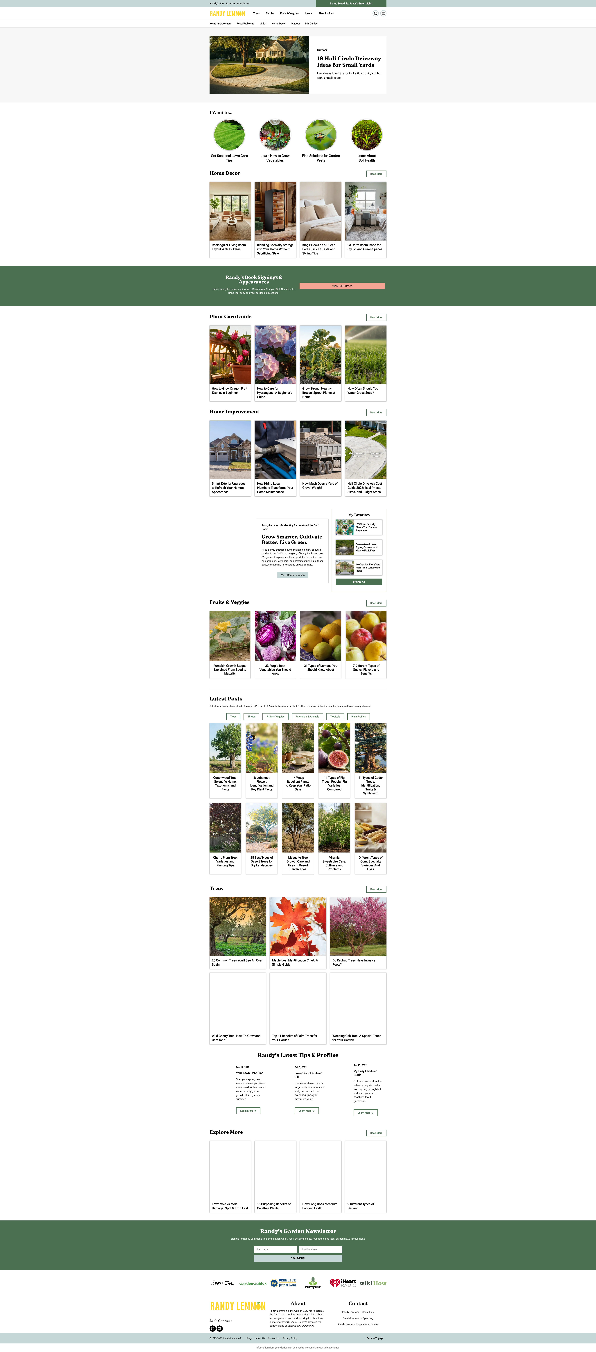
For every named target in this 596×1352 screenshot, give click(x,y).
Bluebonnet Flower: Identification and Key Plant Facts (261, 783)
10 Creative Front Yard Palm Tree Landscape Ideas (368, 567)
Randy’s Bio (217, 3)
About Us (260, 1338)
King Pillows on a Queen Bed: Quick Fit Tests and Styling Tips (318, 249)
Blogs (249, 1338)
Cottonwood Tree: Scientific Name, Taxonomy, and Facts (225, 783)
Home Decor (279, 23)
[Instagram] (375, 13)
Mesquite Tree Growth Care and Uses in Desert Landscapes (298, 863)
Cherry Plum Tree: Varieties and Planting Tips (225, 861)
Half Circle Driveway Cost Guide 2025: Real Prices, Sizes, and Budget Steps (365, 488)
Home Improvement (220, 23)
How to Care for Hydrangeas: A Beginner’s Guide (274, 393)
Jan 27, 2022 (360, 1065)
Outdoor (295, 23)
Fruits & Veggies (289, 13)
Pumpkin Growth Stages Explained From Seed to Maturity (229, 669)
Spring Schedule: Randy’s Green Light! (351, 3)
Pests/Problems (245, 23)
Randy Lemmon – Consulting (358, 1312)
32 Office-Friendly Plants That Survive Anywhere (366, 527)
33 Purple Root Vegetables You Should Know (275, 669)
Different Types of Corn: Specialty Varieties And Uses (371, 863)
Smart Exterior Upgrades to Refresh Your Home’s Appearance (228, 488)
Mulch (263, 23)
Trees (256, 13)
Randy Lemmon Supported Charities (358, 1324)
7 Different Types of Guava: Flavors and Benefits (366, 669)
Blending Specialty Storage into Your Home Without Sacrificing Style (275, 249)
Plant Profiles (326, 13)
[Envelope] (383, 13)
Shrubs (270, 13)
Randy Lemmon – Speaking (358, 1318)
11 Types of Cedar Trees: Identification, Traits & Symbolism (370, 785)
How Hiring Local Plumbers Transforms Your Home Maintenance (275, 488)
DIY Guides (311, 23)
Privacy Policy (290, 1338)
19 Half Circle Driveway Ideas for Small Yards (349, 61)
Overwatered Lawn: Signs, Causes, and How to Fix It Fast (366, 547)
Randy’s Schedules (237, 3)
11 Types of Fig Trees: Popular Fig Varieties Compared (334, 783)
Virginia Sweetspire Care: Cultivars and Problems (334, 863)
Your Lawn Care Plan (249, 1073)
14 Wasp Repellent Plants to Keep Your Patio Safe (298, 783)
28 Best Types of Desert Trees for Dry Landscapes (262, 861)
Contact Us (274, 1338)
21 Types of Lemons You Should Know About (320, 667)
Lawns (308, 13)
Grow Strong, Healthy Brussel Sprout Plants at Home (318, 393)
